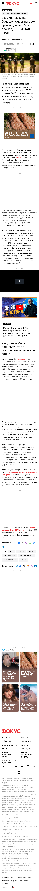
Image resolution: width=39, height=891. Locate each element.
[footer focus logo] (11, 731)
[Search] (36, 3)
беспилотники (9, 556)
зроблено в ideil (8, 887)
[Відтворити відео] (19, 307)
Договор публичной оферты (26, 755)
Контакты (5, 883)
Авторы (24, 745)
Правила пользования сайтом (8, 755)
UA (31, 3)
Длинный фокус (9, 745)
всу (12, 551)
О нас (4, 749)
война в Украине (10, 560)
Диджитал (7, 10)
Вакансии (26, 749)
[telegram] (16, 766)
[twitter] (9, 766)
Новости (6, 738)
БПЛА (32, 551)
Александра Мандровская (12, 39)
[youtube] (22, 766)
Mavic (24, 560)
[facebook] (3, 766)
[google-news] (34, 766)
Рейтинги (6, 741)
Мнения (24, 738)
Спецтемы (26, 741)
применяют (22, 359)
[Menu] (3, 3)
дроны (21, 551)
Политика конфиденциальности (15, 881)
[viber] (28, 766)
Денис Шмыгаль (27, 556)
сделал (19, 157)
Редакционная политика (9, 762)
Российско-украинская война (14, 13)
